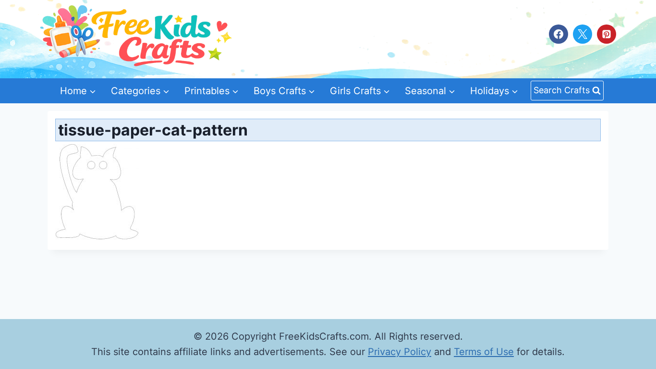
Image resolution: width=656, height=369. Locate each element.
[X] (582, 34)
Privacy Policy (399, 351)
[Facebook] (558, 34)
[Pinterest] (606, 34)
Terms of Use (484, 351)
